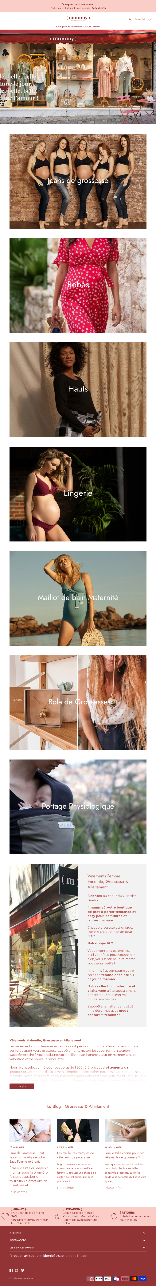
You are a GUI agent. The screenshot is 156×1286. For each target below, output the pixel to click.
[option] (78, 77)
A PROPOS (15, 1233)
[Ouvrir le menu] (8, 18)
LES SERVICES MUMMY (22, 1247)
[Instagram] (16, 1270)
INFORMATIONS (18, 1240)
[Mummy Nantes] (78, 18)
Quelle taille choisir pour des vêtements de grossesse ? (124, 1155)
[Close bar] (153, 2)
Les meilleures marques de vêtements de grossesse (75, 1155)
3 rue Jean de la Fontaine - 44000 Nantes (78, 26)
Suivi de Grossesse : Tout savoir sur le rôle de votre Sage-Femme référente (27, 1157)
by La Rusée (77, 1256)
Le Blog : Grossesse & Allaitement (78, 1106)
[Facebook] (11, 1270)
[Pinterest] (22, 1270)
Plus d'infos (18, 1192)
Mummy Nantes (25, 1278)
